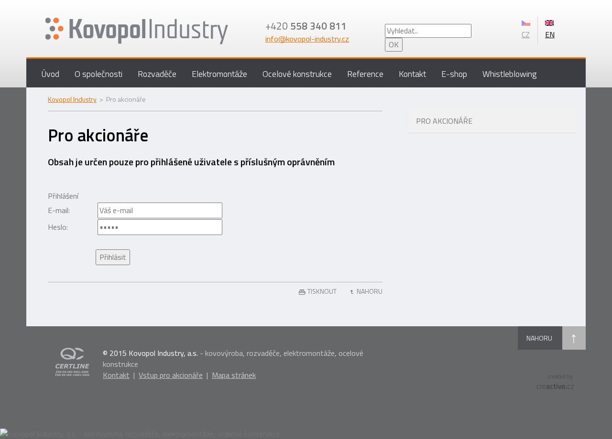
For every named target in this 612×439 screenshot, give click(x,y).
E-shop (454, 73)
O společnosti (98, 73)
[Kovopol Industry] (166, 31)
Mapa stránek (234, 375)
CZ (526, 34)
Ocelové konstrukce (297, 73)
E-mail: (59, 210)
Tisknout (322, 291)
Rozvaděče (157, 73)
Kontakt (412, 73)
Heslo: (58, 227)
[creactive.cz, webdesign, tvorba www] (555, 380)
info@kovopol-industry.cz (307, 38)
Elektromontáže (219, 73)
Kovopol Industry (72, 99)
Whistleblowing (509, 73)
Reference (365, 73)
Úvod (50, 73)
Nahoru (369, 291)
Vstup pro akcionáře (171, 375)
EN (550, 34)
